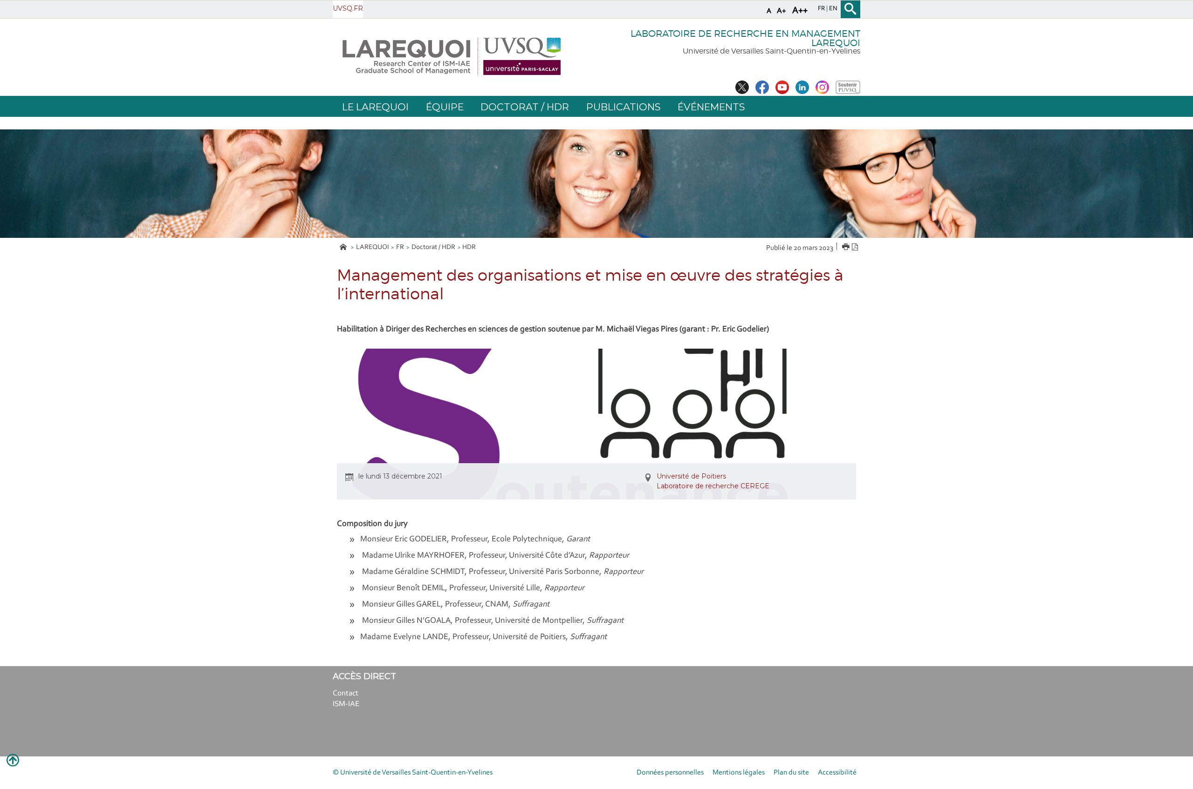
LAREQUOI (372, 247)
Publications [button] (623, 107)
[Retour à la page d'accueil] (451, 56)
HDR (469, 247)
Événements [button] (711, 107)
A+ (781, 11)
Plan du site (791, 772)
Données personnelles (670, 772)
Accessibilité (837, 772)
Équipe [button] (445, 107)
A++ (800, 10)
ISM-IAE (346, 704)
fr (822, 9)
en (833, 9)
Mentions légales (739, 772)
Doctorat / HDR (433, 247)
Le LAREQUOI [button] (375, 107)
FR (400, 247)
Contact (345, 693)
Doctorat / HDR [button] (524, 107)
